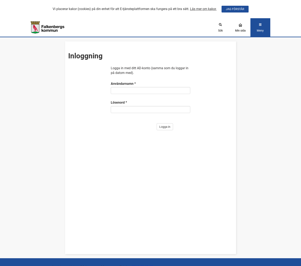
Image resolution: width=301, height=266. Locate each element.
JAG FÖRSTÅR (235, 9)
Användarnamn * (123, 84)
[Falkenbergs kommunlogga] (61, 27)
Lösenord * (119, 102)
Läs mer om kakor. (203, 9)
